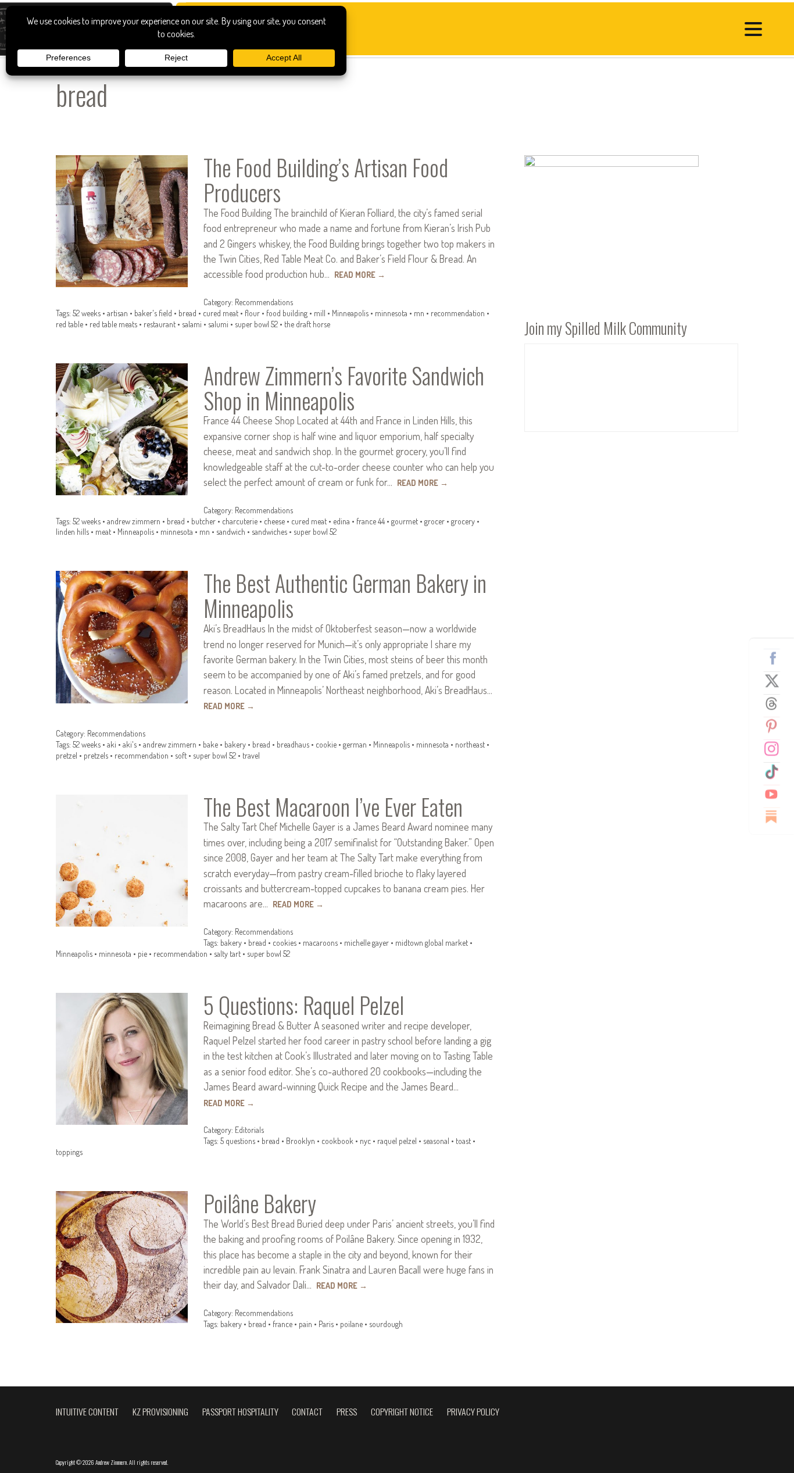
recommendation (458, 313)
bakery (235, 744)
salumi (218, 324)
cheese (274, 521)
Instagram (776, 748)
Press (347, 1411)
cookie (326, 744)
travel (251, 755)
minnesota (391, 313)
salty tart (227, 954)
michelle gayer (366, 943)
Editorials (249, 1130)
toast (463, 1141)
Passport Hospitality (240, 1411)
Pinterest (776, 726)
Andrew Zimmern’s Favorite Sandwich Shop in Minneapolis (343, 388)
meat (103, 532)
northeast (470, 744)
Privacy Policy (473, 1411)
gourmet (404, 521)
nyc (365, 1141)
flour (252, 313)
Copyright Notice (402, 1411)
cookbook (337, 1141)
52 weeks (87, 313)
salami (192, 324)
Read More (359, 275)
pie (142, 954)
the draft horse (307, 324)
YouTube (776, 794)
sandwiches (269, 532)
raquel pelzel (397, 1141)
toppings (69, 1152)
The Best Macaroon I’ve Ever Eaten (333, 807)
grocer (434, 521)
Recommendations (264, 302)
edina (341, 521)
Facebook (776, 658)
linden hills (72, 532)
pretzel (66, 755)
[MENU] (756, 30)
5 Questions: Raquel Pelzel (303, 1005)
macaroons (320, 943)
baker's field (153, 313)
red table (69, 324)
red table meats (113, 324)
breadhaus (293, 744)
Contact (307, 1411)
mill (320, 313)
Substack (776, 816)
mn (419, 313)
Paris (326, 1324)
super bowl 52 (256, 324)
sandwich (230, 532)
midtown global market (431, 943)
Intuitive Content (87, 1411)
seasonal (436, 1141)
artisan (117, 313)
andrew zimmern (133, 521)
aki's (130, 744)
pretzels (96, 755)
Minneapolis (350, 313)
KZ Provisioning (160, 1411)
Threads (776, 703)
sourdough (386, 1324)
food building (286, 313)
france (282, 1324)
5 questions (237, 1141)
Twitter (776, 680)
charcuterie (239, 521)
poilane (351, 1324)
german (355, 744)
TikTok (776, 771)
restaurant (160, 324)
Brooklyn (300, 1141)
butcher (203, 521)
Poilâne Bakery (259, 1203)
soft (181, 755)
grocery (463, 521)
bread (187, 313)
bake (210, 744)
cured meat (220, 313)
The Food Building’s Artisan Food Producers (325, 180)
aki (111, 744)
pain (305, 1324)
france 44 (370, 521)
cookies (284, 943)
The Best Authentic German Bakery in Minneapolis (345, 595)
